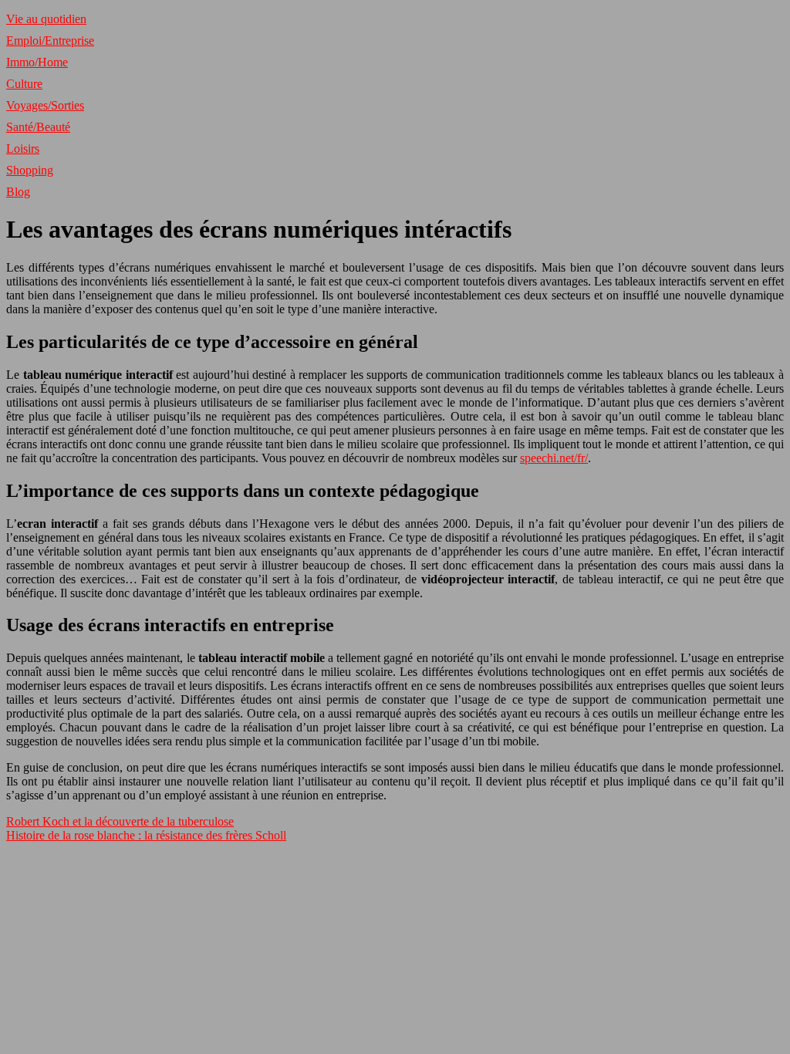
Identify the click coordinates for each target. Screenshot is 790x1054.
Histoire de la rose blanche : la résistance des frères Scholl (146, 835)
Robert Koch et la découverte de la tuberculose (120, 821)
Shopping (29, 170)
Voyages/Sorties (45, 105)
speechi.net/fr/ (554, 458)
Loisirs (22, 148)
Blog (18, 191)
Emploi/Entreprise (50, 40)
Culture (24, 83)
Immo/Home (37, 62)
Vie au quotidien (46, 18)
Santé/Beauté (38, 126)
